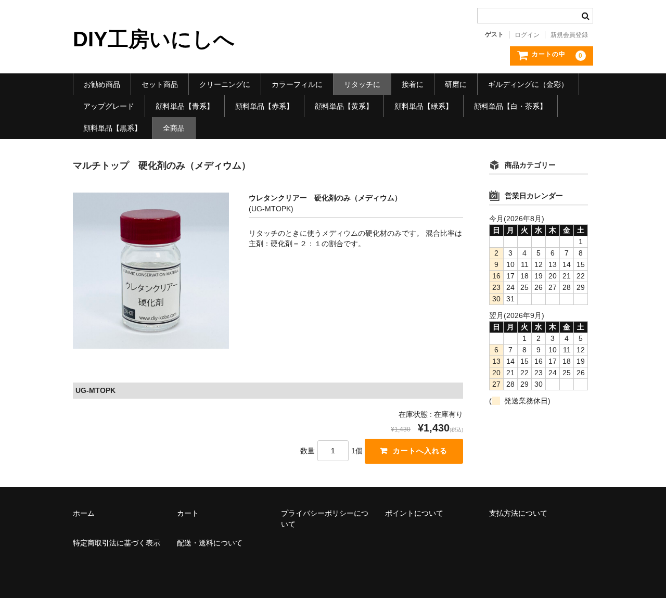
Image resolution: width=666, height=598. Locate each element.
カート (188, 513)
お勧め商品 (102, 84)
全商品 (174, 128)
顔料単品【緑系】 (423, 106)
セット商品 (160, 84)
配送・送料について (209, 543)
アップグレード (108, 106)
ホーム (84, 513)
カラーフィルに (297, 84)
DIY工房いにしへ (154, 39)
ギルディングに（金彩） (528, 84)
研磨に (456, 84)
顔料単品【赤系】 (264, 106)
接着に (413, 84)
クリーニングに (224, 84)
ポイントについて (414, 513)
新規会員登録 (569, 35)
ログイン (527, 35)
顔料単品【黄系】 (344, 106)
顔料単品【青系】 (185, 106)
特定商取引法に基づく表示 (116, 543)
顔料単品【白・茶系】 (510, 106)
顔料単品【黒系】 (112, 128)
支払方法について (518, 513)
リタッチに (362, 84)
